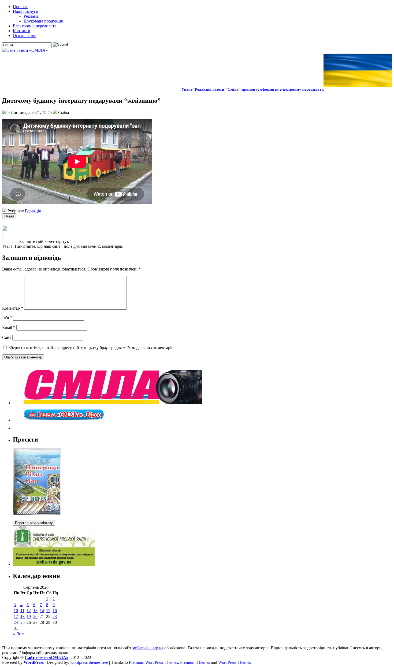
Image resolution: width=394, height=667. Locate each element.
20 (35, 616)
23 (55, 616)
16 (55, 610)
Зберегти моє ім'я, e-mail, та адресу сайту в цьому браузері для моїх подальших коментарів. (91, 347)
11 (22, 610)
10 (16, 610)
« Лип (18, 634)
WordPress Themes (234, 662)
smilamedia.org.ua (147, 648)
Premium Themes (195, 662)
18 (22, 616)
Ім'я (7, 317)
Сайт (6, 337)
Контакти (21, 30)
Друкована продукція (43, 21)
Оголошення (24, 35)
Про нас (20, 6)
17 (16, 616)
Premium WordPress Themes (153, 662)
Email (8, 327)
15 (48, 610)
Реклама (31, 16)
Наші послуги (25, 11)
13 (35, 610)
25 (22, 622)
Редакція (33, 211)
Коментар (12, 308)
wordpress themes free (89, 662)
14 (42, 610)
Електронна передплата (34, 26)
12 (29, 610)
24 (16, 622)
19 (29, 616)
